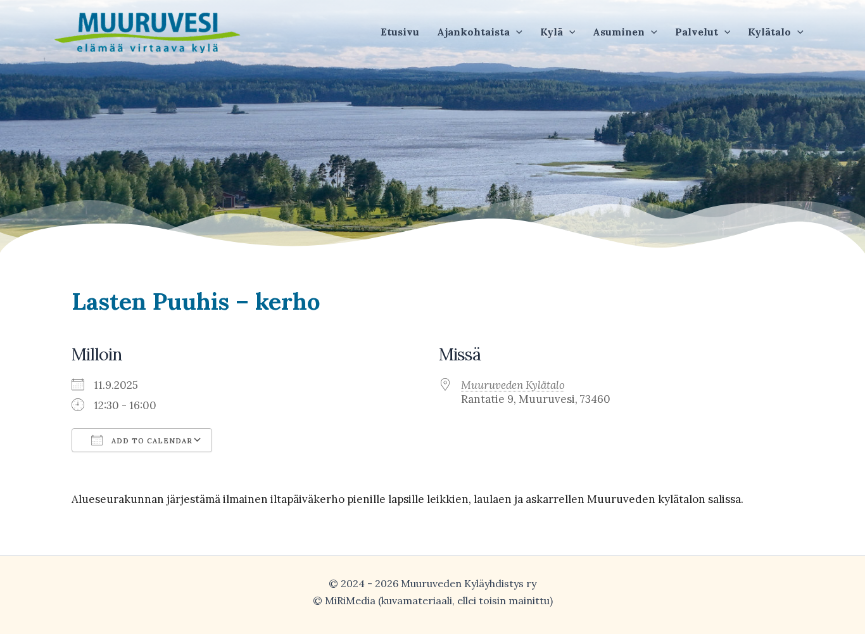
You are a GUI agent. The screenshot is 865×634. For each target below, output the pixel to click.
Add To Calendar (151, 440)
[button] (479, 31)
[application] (516, 31)
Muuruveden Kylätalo (513, 385)
